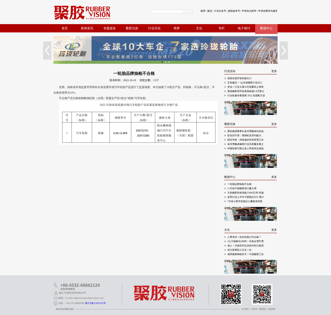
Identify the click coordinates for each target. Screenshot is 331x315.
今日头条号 (220, 11)
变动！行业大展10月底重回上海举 (245, 87)
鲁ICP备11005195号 (95, 303)
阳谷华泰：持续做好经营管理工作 (245, 140)
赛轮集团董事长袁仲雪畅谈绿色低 (245, 131)
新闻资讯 (87, 28)
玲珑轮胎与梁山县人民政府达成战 (245, 148)
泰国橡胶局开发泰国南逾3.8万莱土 (245, 91)
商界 (177, 28)
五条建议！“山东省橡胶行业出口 (244, 82)
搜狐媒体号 (234, 11)
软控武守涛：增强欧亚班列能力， (245, 135)
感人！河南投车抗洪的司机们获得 (245, 245)
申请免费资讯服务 (268, 11)
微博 (202, 11)
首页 (65, 28)
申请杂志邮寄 (249, 11)
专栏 (221, 28)
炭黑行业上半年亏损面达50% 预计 (245, 197)
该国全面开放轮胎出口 (239, 78)
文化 (199, 28)
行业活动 (154, 28)
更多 (274, 71)
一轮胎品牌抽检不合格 (239, 184)
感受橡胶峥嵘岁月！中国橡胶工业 (245, 254)
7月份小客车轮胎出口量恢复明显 (244, 201)
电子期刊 (244, 28)
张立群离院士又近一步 (239, 250)
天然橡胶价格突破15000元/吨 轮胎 (245, 192)
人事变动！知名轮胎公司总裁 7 (244, 237)
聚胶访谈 (132, 28)
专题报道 (109, 28)
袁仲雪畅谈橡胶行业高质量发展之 (245, 144)
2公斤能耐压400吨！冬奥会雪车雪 (245, 241)
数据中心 (266, 28)
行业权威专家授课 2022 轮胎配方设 (246, 95)
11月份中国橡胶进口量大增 (241, 188)
